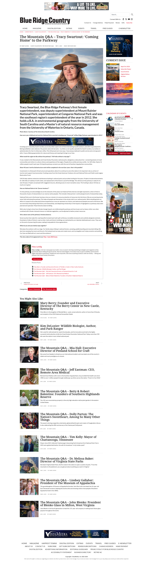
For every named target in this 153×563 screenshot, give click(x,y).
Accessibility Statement (61, 552)
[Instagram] (131, 19)
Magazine (34, 543)
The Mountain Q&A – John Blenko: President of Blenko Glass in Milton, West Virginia (70, 503)
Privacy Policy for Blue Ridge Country (107, 549)
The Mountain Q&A (48, 46)
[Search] (131, 14)
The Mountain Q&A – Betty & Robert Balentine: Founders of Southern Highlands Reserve (58, 275)
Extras (80, 543)
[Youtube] (129, 19)
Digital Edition (67, 543)
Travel (93, 28)
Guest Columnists (40, 32)
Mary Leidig (37, 246)
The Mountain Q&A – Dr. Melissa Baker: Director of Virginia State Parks (67, 460)
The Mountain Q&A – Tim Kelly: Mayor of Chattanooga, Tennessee (68, 438)
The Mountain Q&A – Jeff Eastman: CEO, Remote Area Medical (51, 273)
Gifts (123, 23)
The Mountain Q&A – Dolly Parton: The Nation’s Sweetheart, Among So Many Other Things (70, 417)
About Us (29, 546)
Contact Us (87, 23)
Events (81, 28)
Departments (29, 32)
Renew (118, 23)
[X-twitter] (126, 19)
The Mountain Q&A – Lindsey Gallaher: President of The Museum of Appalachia (67, 481)
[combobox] (120, 14)
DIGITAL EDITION (54, 28)
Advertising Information (56, 549)
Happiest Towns (49, 543)
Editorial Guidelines (79, 549)
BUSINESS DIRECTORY (82, 552)
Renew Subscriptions (87, 546)
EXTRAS (69, 28)
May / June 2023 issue (50, 237)
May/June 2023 (72, 46)
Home (25, 28)
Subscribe (129, 23)
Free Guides (108, 28)
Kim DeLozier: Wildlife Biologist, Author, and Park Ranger (50, 269)
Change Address (98, 23)
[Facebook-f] (123, 19)
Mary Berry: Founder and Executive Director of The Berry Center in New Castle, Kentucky (58, 267)
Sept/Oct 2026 (125, 66)
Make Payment (109, 23)
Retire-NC (98, 552)
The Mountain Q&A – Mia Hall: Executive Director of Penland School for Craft (55, 271)
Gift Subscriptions (67, 546)
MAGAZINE (37, 28)
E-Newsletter (124, 28)
